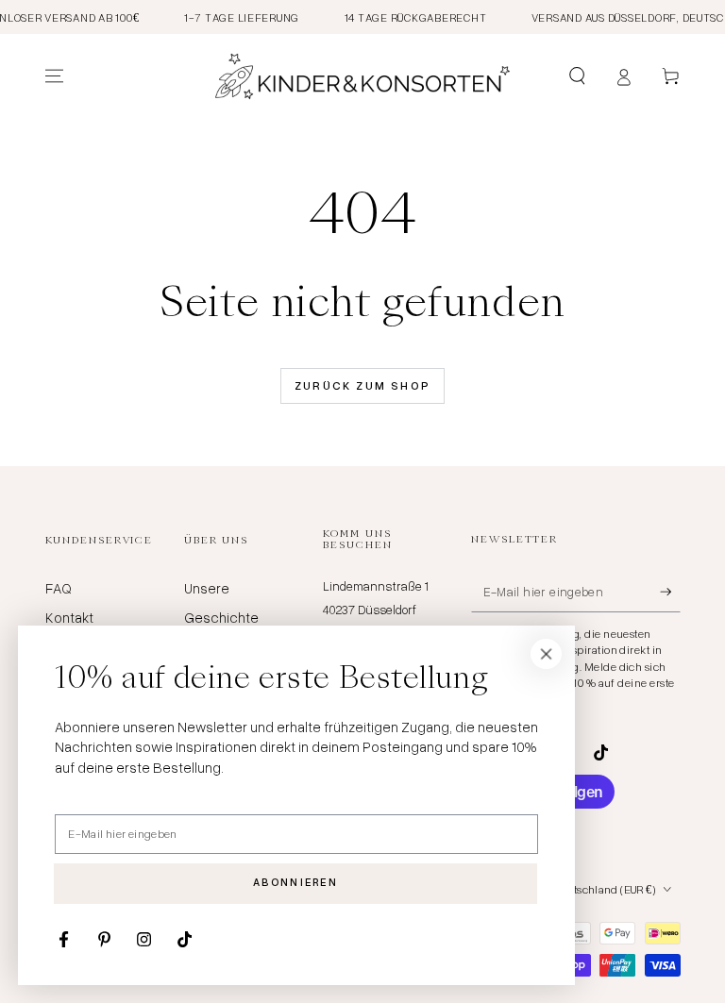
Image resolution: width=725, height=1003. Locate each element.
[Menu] (54, 76)
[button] (577, 76)
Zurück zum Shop (363, 385)
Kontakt (69, 617)
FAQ (58, 587)
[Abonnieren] (670, 591)
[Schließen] (546, 654)
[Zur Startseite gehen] (362, 76)
